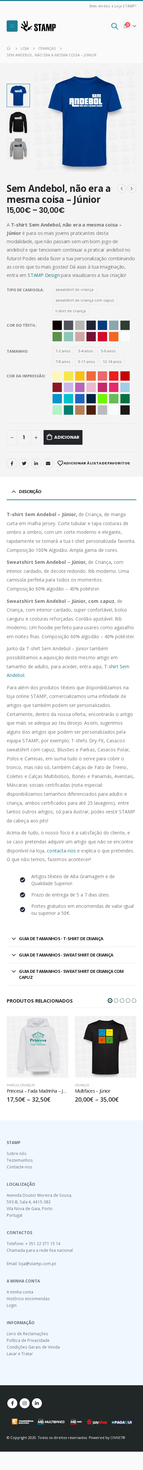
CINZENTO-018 (102, 410)
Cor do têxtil (21, 325)
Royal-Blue (102, 325)
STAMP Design (44, 275)
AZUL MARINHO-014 (91, 398)
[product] (37, 1047)
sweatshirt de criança (74, 289)
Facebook (12, 463)
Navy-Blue (91, 325)
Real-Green (57, 336)
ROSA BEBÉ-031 (91, 387)
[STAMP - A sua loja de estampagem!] (38, 26)
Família (13, 1085)
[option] (18, 95)
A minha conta (20, 1292)
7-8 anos (63, 361)
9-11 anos (86, 361)
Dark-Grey (68, 325)
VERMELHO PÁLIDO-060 (102, 376)
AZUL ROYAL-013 (79, 398)
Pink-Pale (79, 336)
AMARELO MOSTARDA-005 (79, 376)
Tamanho (17, 351)
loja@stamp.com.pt (37, 1263)
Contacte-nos (19, 1166)
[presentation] (42, 121)
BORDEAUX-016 (57, 387)
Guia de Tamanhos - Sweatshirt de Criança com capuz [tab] (71, 974)
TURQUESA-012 (68, 410)
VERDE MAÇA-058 (113, 398)
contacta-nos (61, 850)
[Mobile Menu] (12, 26)
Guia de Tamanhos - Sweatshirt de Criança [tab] (66, 955)
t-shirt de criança (71, 310)
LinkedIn (36, 463)
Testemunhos (20, 1160)
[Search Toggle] (114, 26)
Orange (113, 336)
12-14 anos (112, 361)
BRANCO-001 (113, 410)
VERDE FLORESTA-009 (125, 398)
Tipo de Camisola (25, 289)
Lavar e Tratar (20, 1353)
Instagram (25, 1403)
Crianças (27, 1085)
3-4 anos (85, 350)
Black (57, 325)
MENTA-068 (57, 410)
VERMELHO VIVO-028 (113, 376)
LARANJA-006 (91, 376)
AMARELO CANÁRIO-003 (68, 376)
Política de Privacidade (28, 1340)
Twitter (24, 463)
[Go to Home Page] (9, 48)
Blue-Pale (113, 325)
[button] (110, 1001)
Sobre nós (17, 1153)
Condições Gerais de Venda (33, 1347)
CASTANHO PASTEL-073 (79, 410)
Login (12, 1305)
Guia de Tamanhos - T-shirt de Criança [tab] (61, 939)
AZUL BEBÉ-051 (125, 387)
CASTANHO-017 (91, 410)
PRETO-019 (125, 410)
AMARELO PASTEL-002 (57, 376)
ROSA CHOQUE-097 (113, 387)
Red (102, 336)
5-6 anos (108, 350)
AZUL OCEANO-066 (68, 398)
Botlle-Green (125, 325)
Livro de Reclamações (27, 1333)
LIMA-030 (102, 398)
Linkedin (37, 1403)
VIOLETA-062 (79, 387)
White (125, 336)
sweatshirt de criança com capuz (85, 300)
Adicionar (66, 437)
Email (48, 463)
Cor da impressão (26, 375)
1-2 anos (63, 350)
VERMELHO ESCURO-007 (125, 376)
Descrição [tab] (30, 491)
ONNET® (117, 1437)
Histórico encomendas (28, 1298)
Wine (91, 336)
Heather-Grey (79, 325)
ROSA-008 (102, 387)
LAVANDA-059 (68, 387)
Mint (68, 336)
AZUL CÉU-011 (57, 398)
